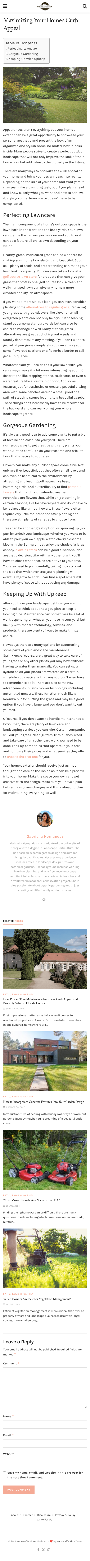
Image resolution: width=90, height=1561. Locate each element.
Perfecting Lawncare (22, 48)
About (14, 1514)
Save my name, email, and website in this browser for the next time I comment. (45, 1475)
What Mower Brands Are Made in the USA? (31, 1200)
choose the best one (22, 757)
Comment (11, 1363)
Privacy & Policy (65, 1514)
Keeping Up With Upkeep (27, 59)
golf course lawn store (20, 277)
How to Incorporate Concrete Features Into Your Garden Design (43, 1102)
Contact (28, 1514)
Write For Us (44, 1519)
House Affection (26, 1541)
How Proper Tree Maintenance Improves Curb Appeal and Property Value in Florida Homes (40, 1001)
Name (8, 1416)
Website (8, 1454)
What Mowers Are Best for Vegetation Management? (37, 1299)
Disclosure (44, 1514)
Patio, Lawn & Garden (18, 994)
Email (8, 1435)
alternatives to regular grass (47, 307)
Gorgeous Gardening (23, 54)
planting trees (26, 550)
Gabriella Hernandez (45, 836)
